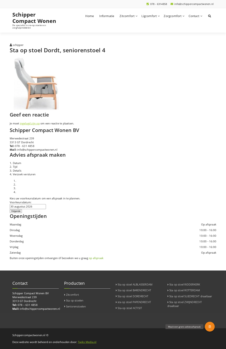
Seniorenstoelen (76, 306)
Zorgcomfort (173, 16)
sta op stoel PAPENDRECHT (134, 302)
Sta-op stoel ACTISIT (130, 308)
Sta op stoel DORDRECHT (133, 296)
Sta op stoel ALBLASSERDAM (135, 284)
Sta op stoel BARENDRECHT (134, 290)
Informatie (106, 16)
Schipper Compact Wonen (34, 17)
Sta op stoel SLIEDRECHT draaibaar (190, 296)
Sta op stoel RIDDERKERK (184, 284)
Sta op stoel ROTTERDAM (184, 290)
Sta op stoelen (75, 300)
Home (89, 16)
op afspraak (96, 258)
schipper (17, 45)
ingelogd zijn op (30, 123)
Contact (194, 16)
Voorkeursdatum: (20, 202)
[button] (210, 327)
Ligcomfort (149, 16)
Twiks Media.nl (87, 342)
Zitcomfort (127, 16)
